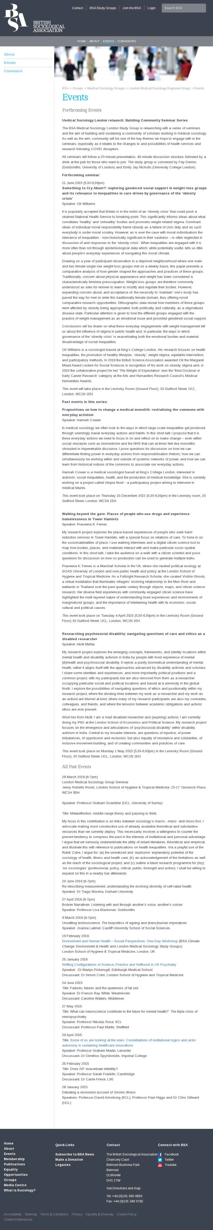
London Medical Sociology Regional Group (159, 88)
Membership (14, 1159)
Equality (11, 1169)
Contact (77, 8)
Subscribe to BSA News (74, 1154)
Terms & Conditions (54, 1214)
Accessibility (13, 1214)
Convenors (126, 41)
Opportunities (16, 1175)
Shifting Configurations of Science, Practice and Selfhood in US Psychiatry (119, 964)
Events (108, 41)
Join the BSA (132, 8)
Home (81, 41)
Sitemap (31, 1214)
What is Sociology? (20, 1190)
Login (152, 8)
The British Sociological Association (34, 18)
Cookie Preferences (18, 1219)
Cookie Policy (126, 1214)
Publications (14, 1164)
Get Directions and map (123, 1188)
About (94, 41)
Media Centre (15, 1185)
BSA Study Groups (103, 8)
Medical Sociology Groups (105, 88)
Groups (77, 88)
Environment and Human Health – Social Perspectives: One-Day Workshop (120, 941)
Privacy (77, 1214)
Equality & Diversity (99, 1214)
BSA (65, 88)
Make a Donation (69, 1159)
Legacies (62, 1165)
